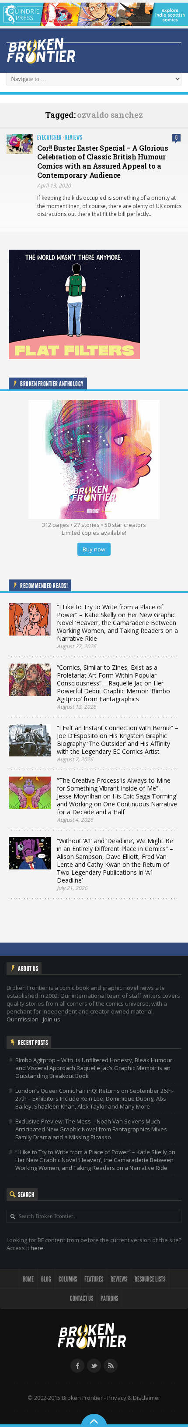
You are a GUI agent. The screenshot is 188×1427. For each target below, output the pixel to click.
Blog (46, 1279)
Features (93, 1279)
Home (28, 1279)
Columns (68, 1279)
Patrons (109, 1298)
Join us (51, 1019)
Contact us (81, 1298)
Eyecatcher (49, 137)
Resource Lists (150, 1279)
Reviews (74, 137)
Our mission (22, 1019)
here (37, 1248)
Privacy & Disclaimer (133, 1398)
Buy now (94, 549)
